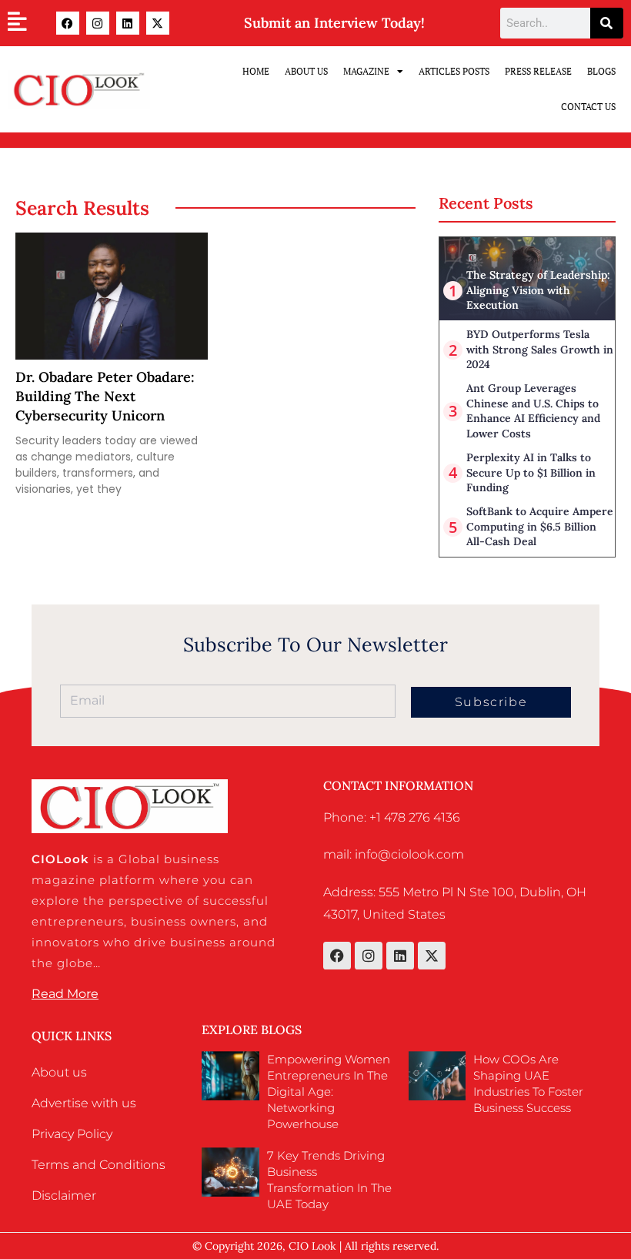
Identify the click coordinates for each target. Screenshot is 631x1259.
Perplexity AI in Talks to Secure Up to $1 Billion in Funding (531, 472)
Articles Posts (454, 71)
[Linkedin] (127, 23)
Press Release (538, 71)
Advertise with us (84, 1103)
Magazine (366, 71)
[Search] (606, 23)
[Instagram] (97, 23)
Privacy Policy (72, 1134)
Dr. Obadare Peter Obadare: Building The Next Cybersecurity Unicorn (105, 396)
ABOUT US (306, 71)
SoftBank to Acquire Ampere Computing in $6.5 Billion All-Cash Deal (539, 526)
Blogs (601, 71)
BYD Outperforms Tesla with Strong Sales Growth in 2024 (539, 349)
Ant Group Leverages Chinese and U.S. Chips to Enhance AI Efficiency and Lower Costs (533, 410)
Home (255, 71)
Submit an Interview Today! (334, 23)
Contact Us (588, 106)
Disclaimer (64, 1195)
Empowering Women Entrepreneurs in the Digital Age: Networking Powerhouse (328, 1091)
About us (59, 1072)
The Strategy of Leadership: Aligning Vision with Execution (538, 290)
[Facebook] (67, 23)
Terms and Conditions (98, 1164)
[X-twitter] (157, 23)
